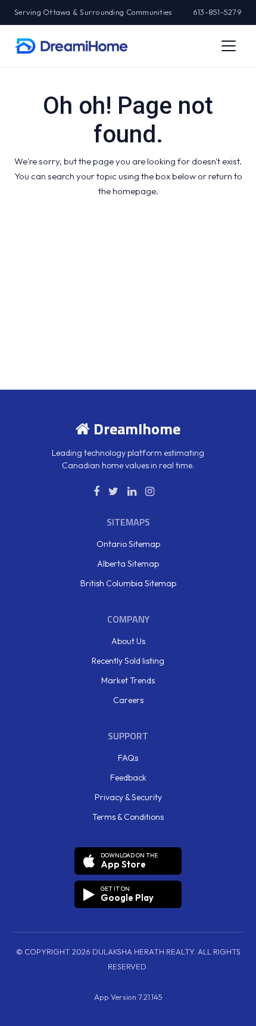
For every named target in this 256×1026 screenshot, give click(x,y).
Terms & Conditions (128, 817)
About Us (128, 641)
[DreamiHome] (71, 46)
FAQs (128, 758)
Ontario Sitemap (128, 544)
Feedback (128, 777)
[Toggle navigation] (229, 46)
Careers (128, 700)
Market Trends (128, 680)
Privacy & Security (128, 797)
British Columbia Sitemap (128, 583)
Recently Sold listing (128, 660)
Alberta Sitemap (128, 563)
